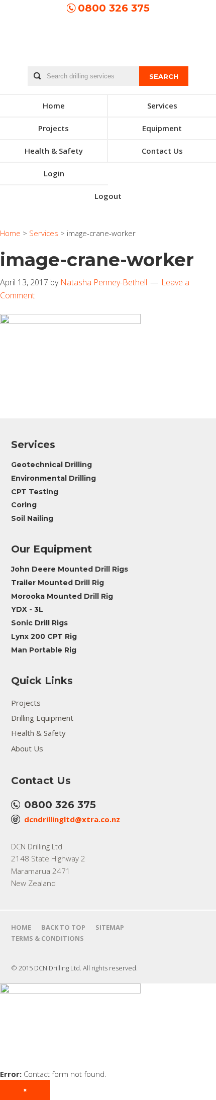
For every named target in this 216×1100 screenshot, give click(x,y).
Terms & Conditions (47, 938)
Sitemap (109, 927)
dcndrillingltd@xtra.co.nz (72, 819)
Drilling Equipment (42, 718)
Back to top (63, 927)
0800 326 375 (114, 8)
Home (21, 927)
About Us (27, 748)
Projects (26, 703)
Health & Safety (38, 733)
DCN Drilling (108, 40)
